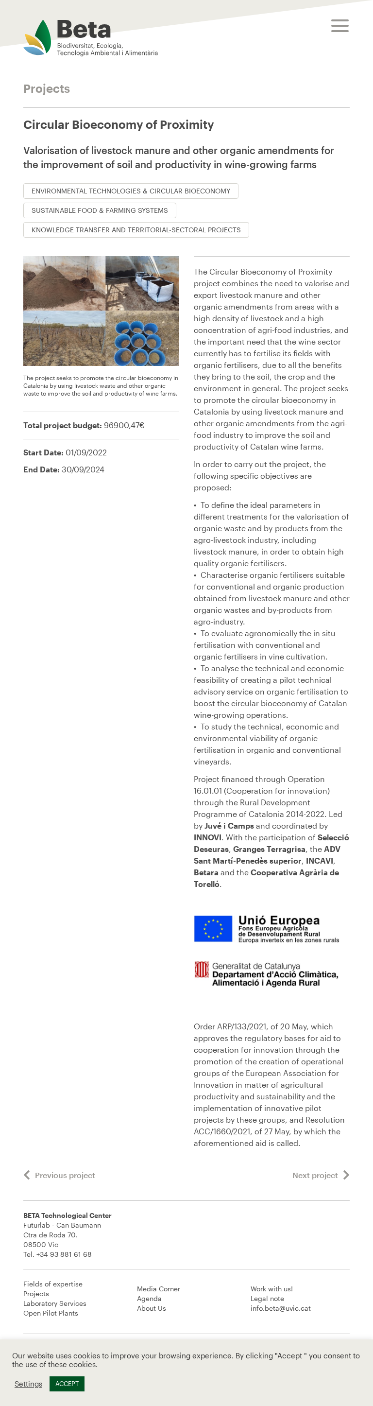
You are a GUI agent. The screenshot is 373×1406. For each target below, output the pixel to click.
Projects (36, 1293)
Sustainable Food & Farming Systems (100, 210)
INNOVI (207, 837)
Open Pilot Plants (50, 1313)
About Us (151, 1308)
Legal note (267, 1298)
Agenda (149, 1298)
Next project (315, 1175)
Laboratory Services (54, 1303)
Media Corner (158, 1288)
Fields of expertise (53, 1284)
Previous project (65, 1175)
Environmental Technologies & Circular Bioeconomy (131, 191)
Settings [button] (28, 1384)
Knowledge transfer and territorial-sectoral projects (136, 230)
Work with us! (272, 1288)
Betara (207, 872)
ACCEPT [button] (67, 1384)
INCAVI (319, 860)
